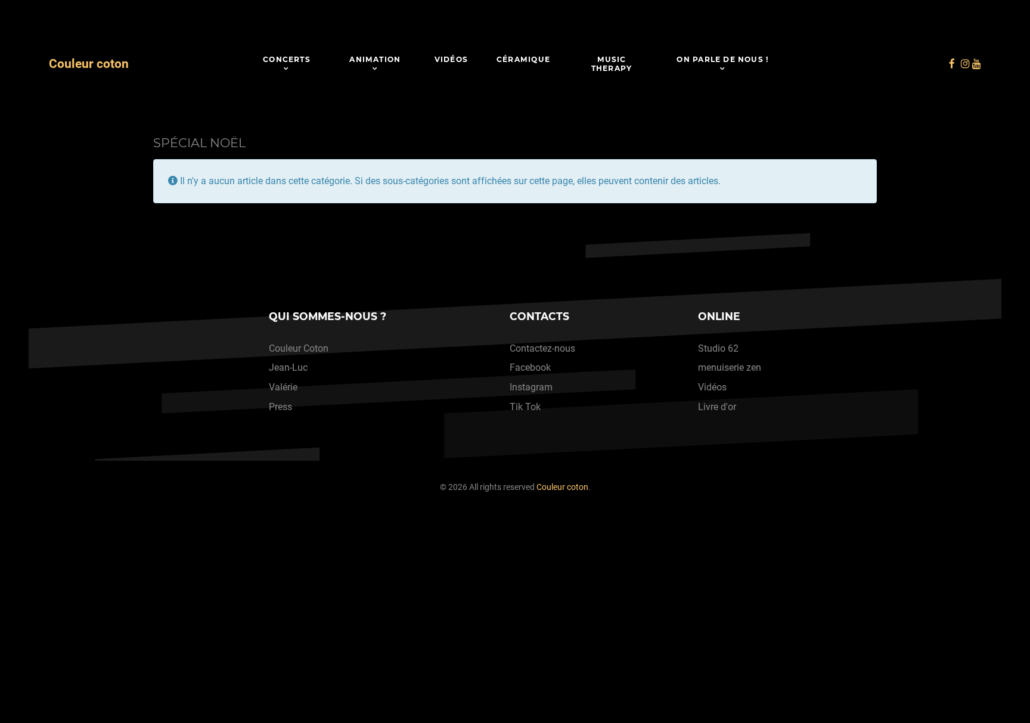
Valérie (283, 387)
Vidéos (712, 387)
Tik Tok (525, 406)
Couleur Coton (298, 348)
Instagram (531, 387)
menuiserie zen (729, 367)
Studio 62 (718, 348)
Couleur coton (89, 64)
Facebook (530, 367)
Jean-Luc (288, 367)
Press (280, 406)
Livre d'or (717, 406)
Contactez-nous (542, 348)
